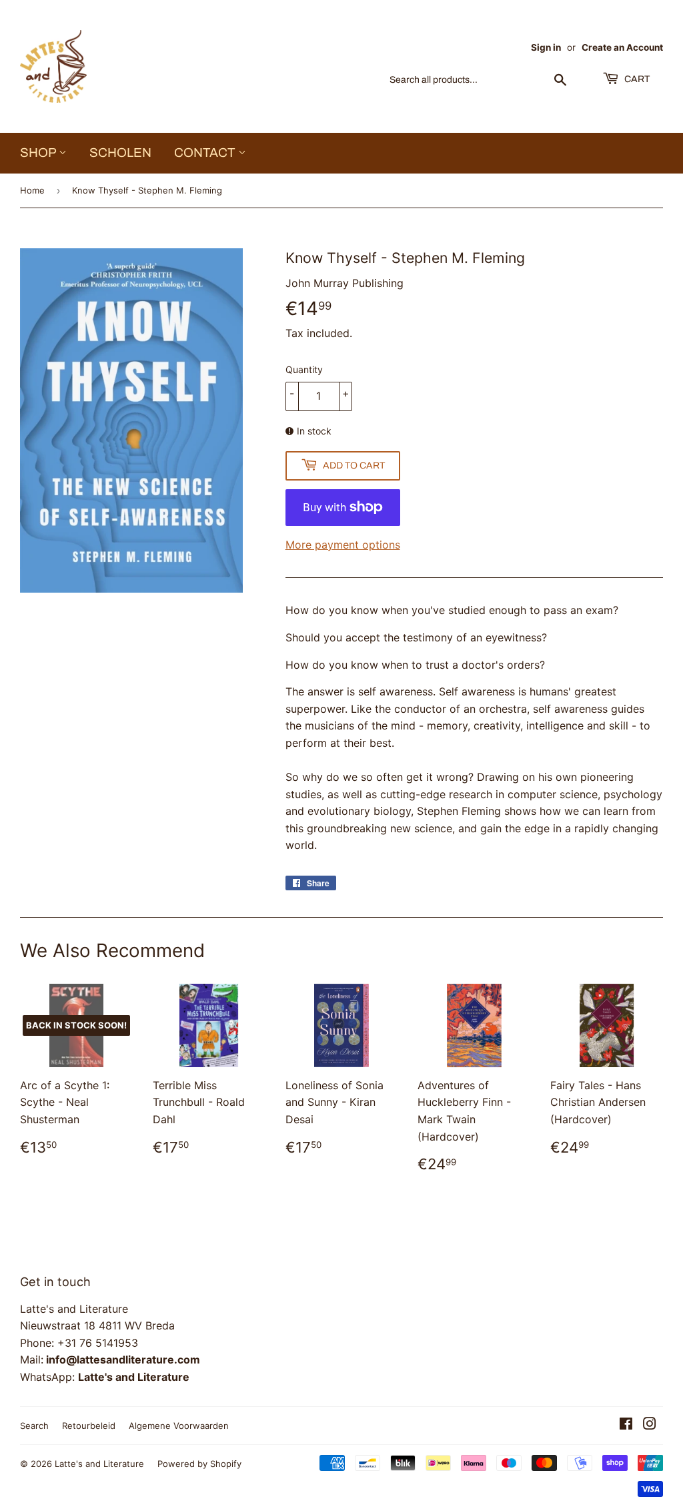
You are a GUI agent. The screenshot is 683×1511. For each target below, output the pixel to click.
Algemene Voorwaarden (179, 1425)
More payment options (342, 544)
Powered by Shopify (199, 1463)
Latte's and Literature (99, 1463)
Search (34, 1425)
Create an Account (622, 47)
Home (32, 190)
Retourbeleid (88, 1425)
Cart (636, 79)
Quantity (304, 369)
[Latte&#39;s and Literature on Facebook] (626, 1425)
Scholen (120, 152)
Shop (39, 152)
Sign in (546, 47)
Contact (206, 152)
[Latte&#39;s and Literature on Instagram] (649, 1425)
